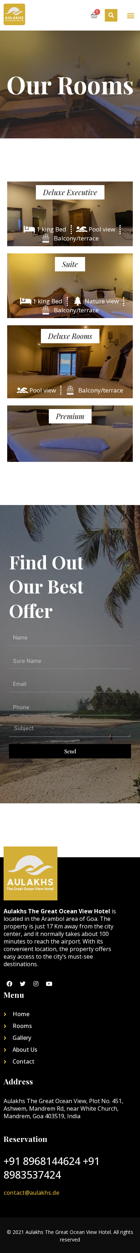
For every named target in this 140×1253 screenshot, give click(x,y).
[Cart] (94, 15)
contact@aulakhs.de (31, 1193)
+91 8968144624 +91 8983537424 (52, 1167)
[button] (130, 15)
